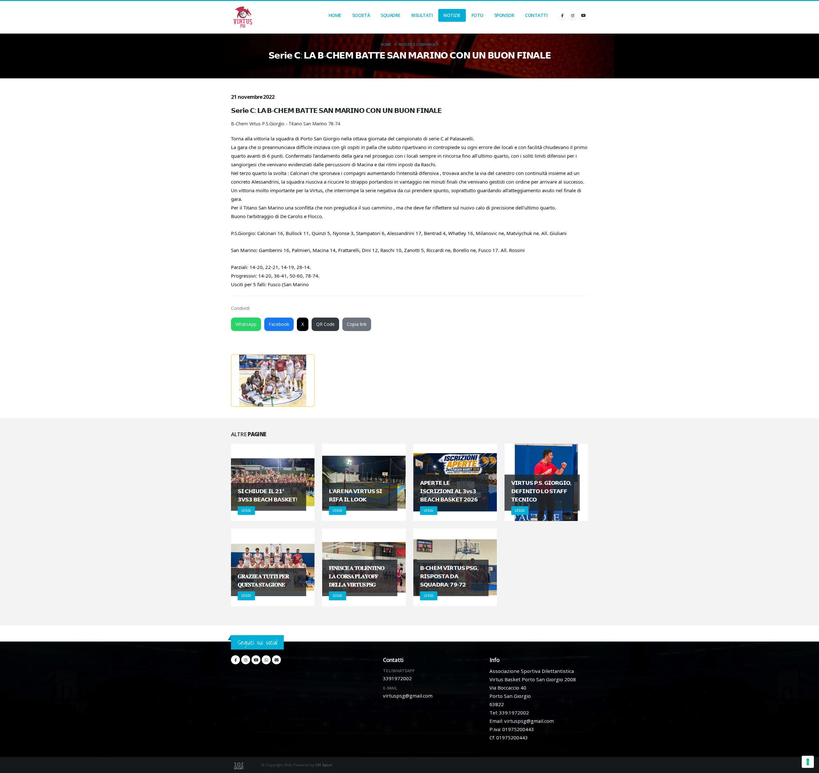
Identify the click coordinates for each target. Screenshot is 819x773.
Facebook (279, 324)
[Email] (276, 659)
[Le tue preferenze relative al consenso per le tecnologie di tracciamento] (808, 762)
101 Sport (323, 764)
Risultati (422, 15)
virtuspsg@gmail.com (408, 695)
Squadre (391, 15)
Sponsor (504, 15)
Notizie (452, 15)
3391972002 (397, 678)
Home (335, 15)
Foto (477, 15)
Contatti (536, 15)
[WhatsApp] (266, 659)
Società (361, 15)
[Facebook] (562, 15)
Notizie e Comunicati (418, 44)
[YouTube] (583, 15)
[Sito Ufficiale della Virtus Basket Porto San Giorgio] (243, 17)
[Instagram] (572, 15)
